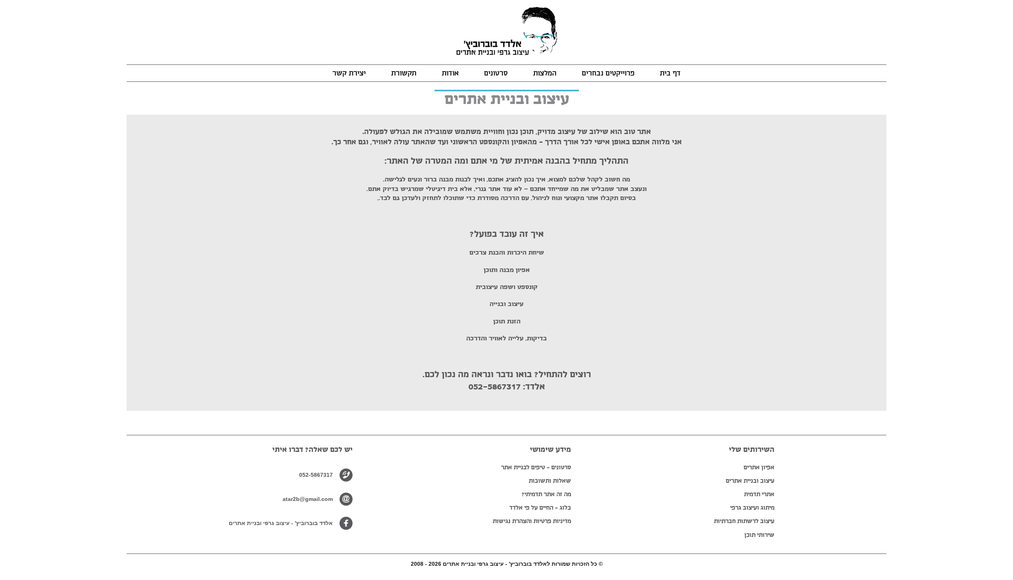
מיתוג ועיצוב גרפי (752, 507)
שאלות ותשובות (550, 480)
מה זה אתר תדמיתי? (546, 494)
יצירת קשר (349, 73)
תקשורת (403, 73)
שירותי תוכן (759, 534)
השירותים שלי (751, 449)
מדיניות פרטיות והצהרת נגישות (532, 521)
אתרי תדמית (759, 494)
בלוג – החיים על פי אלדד (540, 507)
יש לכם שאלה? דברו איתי (312, 449)
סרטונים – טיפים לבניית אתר (536, 467)
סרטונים (496, 73)
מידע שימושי (550, 449)
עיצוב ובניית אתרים (750, 480)
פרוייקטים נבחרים (608, 73)
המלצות (544, 73)
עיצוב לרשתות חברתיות (744, 521)
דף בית (670, 73)
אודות (450, 73)
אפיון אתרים (759, 467)
